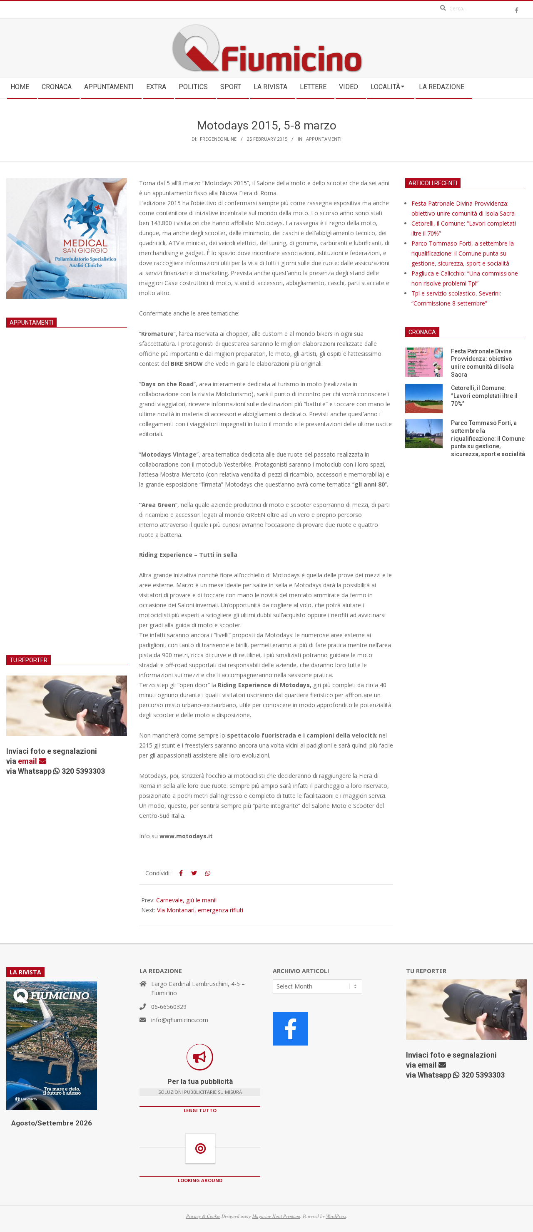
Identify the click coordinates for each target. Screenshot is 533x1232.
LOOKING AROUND (200, 1180)
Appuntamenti (323, 139)
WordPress (336, 1216)
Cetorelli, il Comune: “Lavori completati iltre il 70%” (484, 396)
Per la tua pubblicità (200, 1081)
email (28, 761)
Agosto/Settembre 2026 (51, 1123)
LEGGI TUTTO (200, 1110)
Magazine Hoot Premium (276, 1216)
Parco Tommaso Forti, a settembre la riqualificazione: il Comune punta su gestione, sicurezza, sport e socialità (462, 253)
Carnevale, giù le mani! (186, 900)
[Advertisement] (66, 501)
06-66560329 (169, 1007)
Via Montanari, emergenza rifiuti (200, 910)
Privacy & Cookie (203, 1216)
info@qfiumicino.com (179, 1020)
